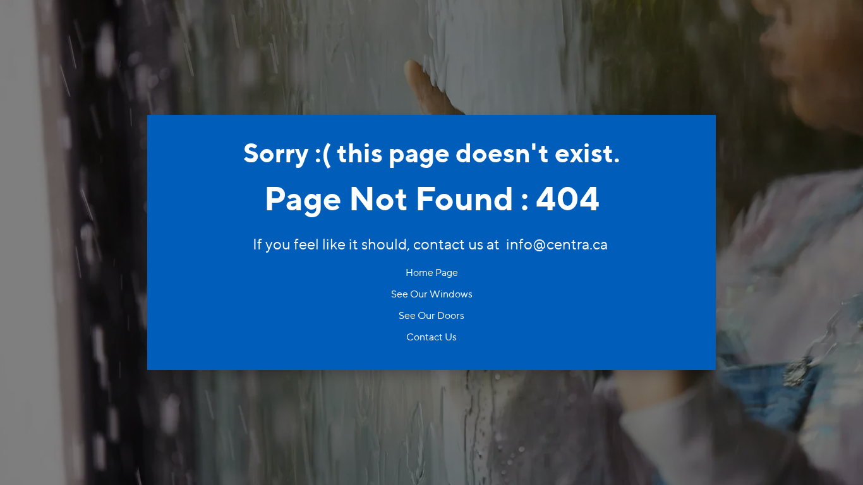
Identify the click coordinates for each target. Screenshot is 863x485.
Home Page (432, 272)
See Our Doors (431, 315)
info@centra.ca (557, 244)
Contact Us (431, 337)
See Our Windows (432, 294)
